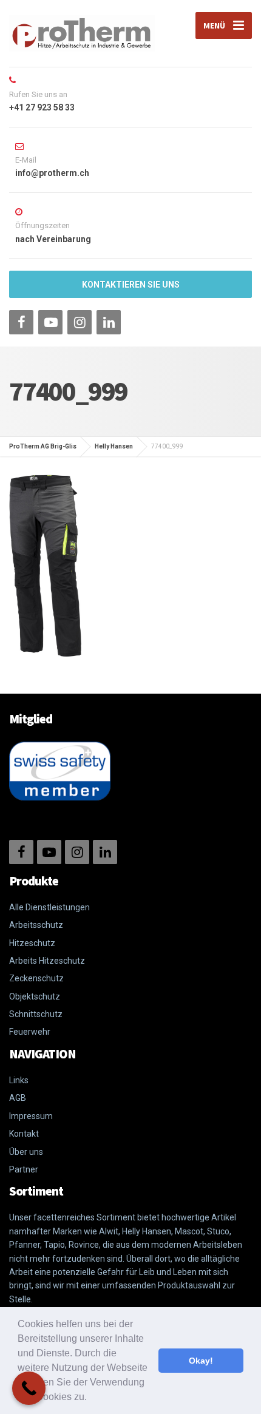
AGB (17, 1098)
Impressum (31, 1116)
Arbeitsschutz (36, 925)
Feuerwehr (29, 1032)
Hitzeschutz (32, 943)
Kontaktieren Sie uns (131, 284)
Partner (23, 1169)
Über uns (26, 1152)
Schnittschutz (36, 1014)
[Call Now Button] (29, 1388)
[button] (91, 1398)
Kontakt (24, 1133)
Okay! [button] (201, 1360)
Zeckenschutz (36, 978)
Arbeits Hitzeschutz (47, 961)
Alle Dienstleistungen (49, 907)
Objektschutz (34, 996)
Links (19, 1080)
